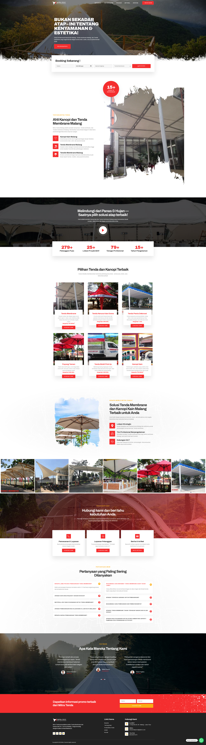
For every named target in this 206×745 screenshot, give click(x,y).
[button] (101, 679)
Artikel (127, 3)
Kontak (135, 3)
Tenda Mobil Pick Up (103, 364)
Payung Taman (68, 364)
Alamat (132, 723)
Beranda (98, 3)
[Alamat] (126, 724)
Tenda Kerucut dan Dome (103, 314)
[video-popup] (103, 230)
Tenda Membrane (68, 314)
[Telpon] (126, 734)
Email (131, 728)
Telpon (132, 733)
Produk (119, 3)
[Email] (126, 729)
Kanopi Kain (137, 364)
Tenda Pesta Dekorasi (137, 314)
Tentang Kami (108, 3)
